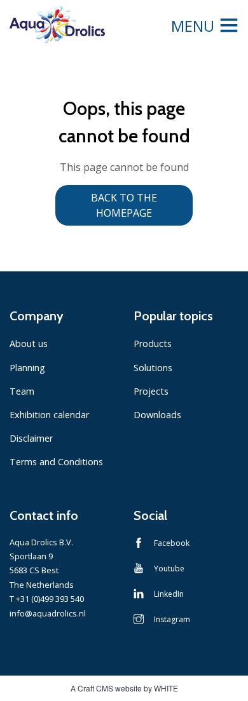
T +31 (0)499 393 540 (47, 598)
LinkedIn (169, 594)
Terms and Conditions (56, 462)
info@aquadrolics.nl (48, 613)
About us (29, 343)
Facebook (171, 543)
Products (153, 343)
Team (22, 391)
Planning (27, 368)
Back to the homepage (124, 205)
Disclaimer (31, 438)
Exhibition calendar (49, 415)
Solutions (153, 368)
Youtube (169, 568)
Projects (151, 391)
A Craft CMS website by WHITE (124, 688)
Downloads (157, 415)
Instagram (172, 619)
